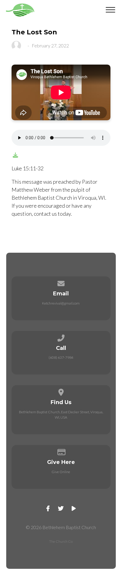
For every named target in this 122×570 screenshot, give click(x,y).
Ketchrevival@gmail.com (61, 303)
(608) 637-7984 (61, 357)
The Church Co (61, 541)
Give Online (61, 472)
